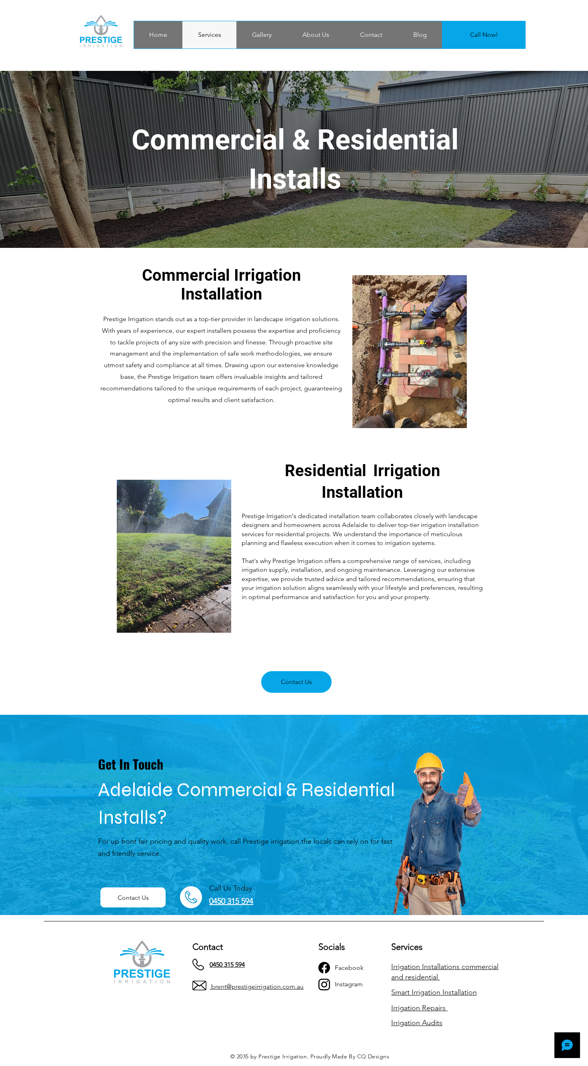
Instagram (349, 984)
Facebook (349, 967)
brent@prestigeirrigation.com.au (257, 986)
